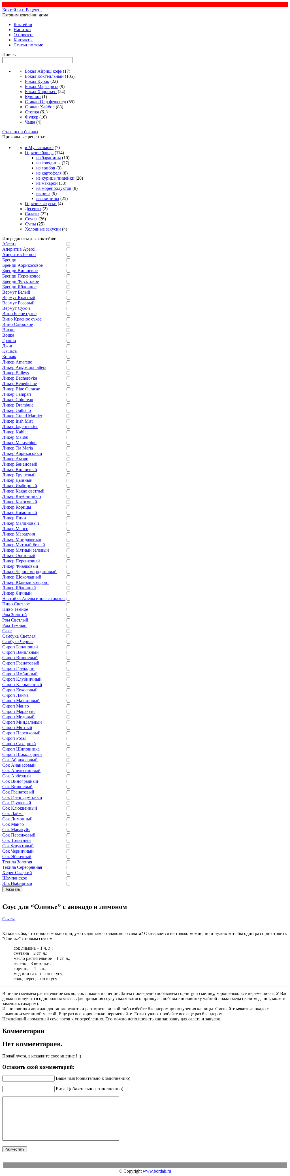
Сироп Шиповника (21, 749)
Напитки (22, 29)
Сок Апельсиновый (21, 770)
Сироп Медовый (18, 716)
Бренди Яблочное (19, 286)
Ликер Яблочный (19, 587)
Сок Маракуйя (16, 829)
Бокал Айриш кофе (43, 71)
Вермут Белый (16, 292)
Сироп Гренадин (18, 668)
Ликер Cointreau (17, 399)
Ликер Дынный (17, 480)
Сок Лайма (13, 813)
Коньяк (9, 356)
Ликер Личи (14, 517)
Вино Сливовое (17, 324)
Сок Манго (13, 824)
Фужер (31, 117)
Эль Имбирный (17, 883)
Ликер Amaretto (17, 362)
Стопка (32, 111)
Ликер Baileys (15, 372)
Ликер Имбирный (19, 485)
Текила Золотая (17, 861)
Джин (8, 345)
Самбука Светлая (18, 636)
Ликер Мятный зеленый (25, 550)
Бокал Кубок (37, 81)
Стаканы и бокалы (20, 131)
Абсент (9, 243)
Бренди (9, 259)
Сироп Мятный (17, 727)
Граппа (9, 340)
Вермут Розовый (18, 302)
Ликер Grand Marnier (22, 415)
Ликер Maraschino (19, 442)
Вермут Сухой (16, 308)
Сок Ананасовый (19, 765)
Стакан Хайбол (40, 106)
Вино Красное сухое (22, 319)
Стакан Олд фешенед (45, 101)
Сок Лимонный (17, 818)
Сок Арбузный (16, 775)
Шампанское (14, 878)
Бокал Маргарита (41, 86)
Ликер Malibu (15, 437)
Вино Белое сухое (19, 313)
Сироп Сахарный (19, 743)
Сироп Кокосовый (20, 689)
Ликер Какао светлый (23, 491)
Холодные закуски (43, 229)
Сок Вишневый (17, 786)
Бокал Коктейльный (44, 76)
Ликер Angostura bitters (24, 367)
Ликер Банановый (19, 464)
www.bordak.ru (157, 1171)
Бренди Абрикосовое (22, 265)
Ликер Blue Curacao (21, 388)
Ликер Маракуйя (18, 534)
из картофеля (48, 173)
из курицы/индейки (55, 178)
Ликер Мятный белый (23, 544)
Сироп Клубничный (22, 679)
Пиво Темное (15, 609)
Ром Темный (14, 625)
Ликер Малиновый (20, 523)
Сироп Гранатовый (20, 663)
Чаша (30, 122)
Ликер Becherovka (19, 378)
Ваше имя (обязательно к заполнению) (93, 1078)
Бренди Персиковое (21, 276)
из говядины (48, 162)
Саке (7, 630)
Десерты (33, 208)
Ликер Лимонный (19, 512)
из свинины (47, 198)
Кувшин (33, 96)
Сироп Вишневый (20, 657)
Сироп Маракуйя (18, 711)
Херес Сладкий (17, 872)
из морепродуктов (53, 188)
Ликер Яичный (17, 593)
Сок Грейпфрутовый (22, 797)
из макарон (47, 183)
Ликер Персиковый (21, 560)
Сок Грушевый (16, 802)
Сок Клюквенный (19, 808)
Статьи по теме (28, 44)
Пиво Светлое (16, 603)
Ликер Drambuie (17, 405)
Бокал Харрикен (41, 91)
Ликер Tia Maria (17, 448)
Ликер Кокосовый (19, 501)
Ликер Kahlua (15, 431)
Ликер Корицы (16, 507)
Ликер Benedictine (19, 383)
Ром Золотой (14, 614)
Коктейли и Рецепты (22, 9)
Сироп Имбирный (20, 673)
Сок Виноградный (20, 781)
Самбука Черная (17, 641)
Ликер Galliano (16, 410)
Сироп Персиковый (21, 732)
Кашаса (9, 351)
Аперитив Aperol (18, 249)
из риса (43, 193)
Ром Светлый (15, 620)
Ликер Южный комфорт (25, 582)
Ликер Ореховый (18, 555)
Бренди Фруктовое (20, 281)
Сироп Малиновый (21, 700)
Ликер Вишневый (19, 469)
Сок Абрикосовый (20, 759)
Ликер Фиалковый (20, 566)
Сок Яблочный (16, 856)
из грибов (45, 167)
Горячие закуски (41, 203)
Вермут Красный (18, 297)
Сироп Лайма (15, 695)
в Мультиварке (39, 147)
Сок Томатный (16, 840)
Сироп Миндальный (22, 722)
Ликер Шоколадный (21, 577)
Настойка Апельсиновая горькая (33, 598)
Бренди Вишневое (20, 270)
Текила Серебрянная (22, 867)
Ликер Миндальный (21, 539)
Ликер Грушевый (19, 474)
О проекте (23, 34)
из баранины (48, 157)
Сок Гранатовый (18, 792)
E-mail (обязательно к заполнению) (89, 1088)
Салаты (32, 213)
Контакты (23, 39)
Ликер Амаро (15, 458)
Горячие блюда (39, 152)
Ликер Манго (15, 528)
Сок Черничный (18, 851)
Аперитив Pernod (19, 254)
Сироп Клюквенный (22, 684)
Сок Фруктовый (18, 845)
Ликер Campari (16, 394)
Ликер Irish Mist (17, 421)
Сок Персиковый (18, 835)
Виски (8, 329)
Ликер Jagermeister (20, 426)
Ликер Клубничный (21, 496)
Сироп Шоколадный (22, 754)
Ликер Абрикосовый (22, 453)
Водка (8, 335)
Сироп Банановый (20, 646)
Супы (30, 224)
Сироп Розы (14, 738)
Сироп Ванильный (20, 652)
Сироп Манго (15, 706)
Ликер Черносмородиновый (29, 571)
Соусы (31, 218)
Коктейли (23, 24)
